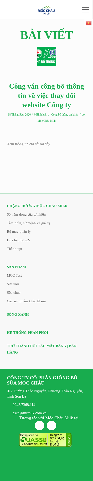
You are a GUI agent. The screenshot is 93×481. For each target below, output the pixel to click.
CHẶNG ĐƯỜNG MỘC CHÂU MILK (37, 206)
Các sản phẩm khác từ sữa (26, 301)
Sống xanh (18, 314)
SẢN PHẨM (16, 267)
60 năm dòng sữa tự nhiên (26, 214)
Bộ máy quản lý (19, 231)
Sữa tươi (13, 284)
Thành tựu (14, 249)
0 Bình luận (40, 114)
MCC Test (14, 275)
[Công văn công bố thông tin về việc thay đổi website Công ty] (46, 56)
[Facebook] (39, 425)
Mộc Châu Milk (46, 120)
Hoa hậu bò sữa (18, 240)
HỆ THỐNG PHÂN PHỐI (27, 332)
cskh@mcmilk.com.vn (29, 413)
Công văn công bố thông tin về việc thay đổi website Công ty (46, 95)
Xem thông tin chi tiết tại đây (28, 144)
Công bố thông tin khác (64, 114)
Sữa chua (14, 292)
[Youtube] (51, 425)
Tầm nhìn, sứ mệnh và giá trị (28, 223)
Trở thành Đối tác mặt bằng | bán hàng (42, 349)
